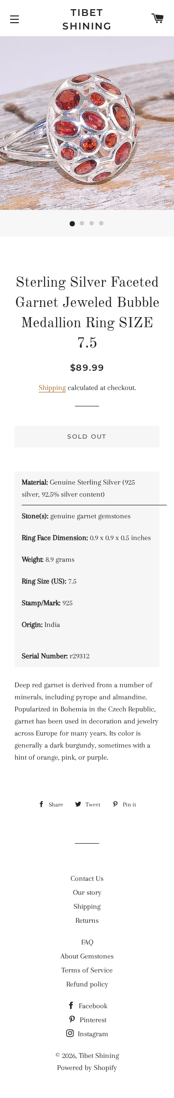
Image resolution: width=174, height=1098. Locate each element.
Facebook (92, 1005)
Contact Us (87, 878)
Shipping (52, 387)
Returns (87, 920)
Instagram (92, 1033)
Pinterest (92, 1019)
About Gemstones (87, 956)
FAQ (87, 942)
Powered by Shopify (87, 1067)
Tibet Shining (87, 19)
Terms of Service (87, 970)
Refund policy (87, 984)
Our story (87, 892)
